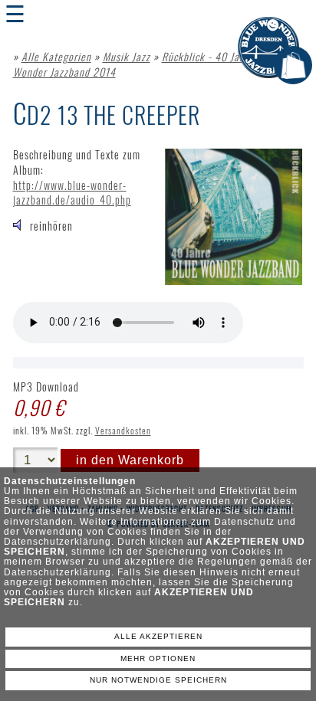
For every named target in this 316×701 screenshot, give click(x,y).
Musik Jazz (126, 56)
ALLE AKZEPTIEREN (158, 636)
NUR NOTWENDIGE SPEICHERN (158, 680)
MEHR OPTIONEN (158, 658)
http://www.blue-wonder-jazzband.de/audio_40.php (72, 192)
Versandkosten (123, 430)
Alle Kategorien (56, 56)
